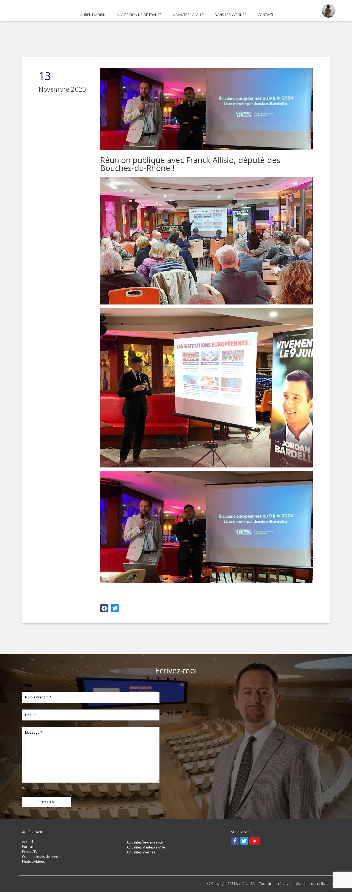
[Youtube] (254, 838)
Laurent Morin (92, 14)
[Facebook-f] (235, 841)
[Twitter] (244, 841)
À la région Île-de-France (139, 14)
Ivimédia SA (245, 883)
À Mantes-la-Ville (188, 14)
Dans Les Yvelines (231, 14)
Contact (265, 14)
